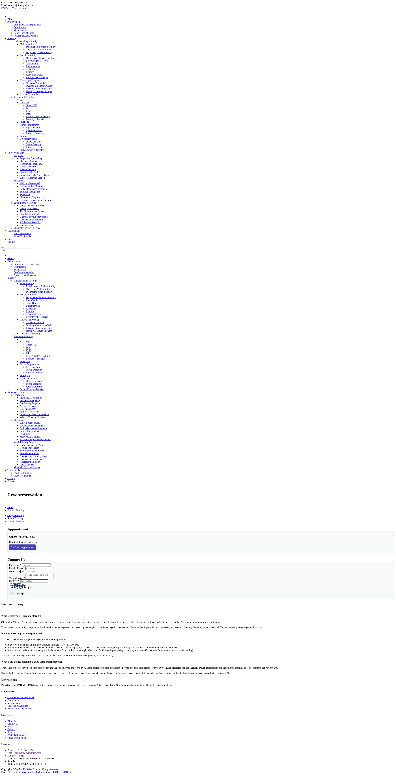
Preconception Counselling (39, 88)
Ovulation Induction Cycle (39, 86)
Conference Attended (24, 33)
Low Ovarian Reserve (37, 60)
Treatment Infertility (23, 97)
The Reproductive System (32, 211)
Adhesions (31, 69)
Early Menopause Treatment (33, 189)
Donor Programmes (29, 125)
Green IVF (31, 105)
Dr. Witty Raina (31, 769)
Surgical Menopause (30, 191)
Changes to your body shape (34, 216)
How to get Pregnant (30, 80)
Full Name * (15, 565)
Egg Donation (33, 127)
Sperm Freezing (33, 144)
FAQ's (10, 726)
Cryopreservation (28, 138)
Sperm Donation (34, 130)
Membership (20, 30)
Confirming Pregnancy (31, 164)
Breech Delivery (28, 169)
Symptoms (25, 194)
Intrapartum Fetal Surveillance (34, 175)
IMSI (28, 113)
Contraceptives (27, 225)
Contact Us (12, 723)
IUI (21, 99)
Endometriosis (33, 66)
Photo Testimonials (16, 735)
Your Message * (17, 578)
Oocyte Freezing (34, 141)
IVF (28, 108)
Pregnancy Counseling (31, 158)
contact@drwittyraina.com (28, 753)
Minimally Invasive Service (27, 228)
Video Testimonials (16, 737)
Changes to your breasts (31, 219)
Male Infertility (27, 44)
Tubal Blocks (32, 63)
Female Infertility (28, 55)
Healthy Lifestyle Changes (39, 91)
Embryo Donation (35, 133)
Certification (20, 27)
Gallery (11, 729)
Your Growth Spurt (29, 214)
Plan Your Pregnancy (30, 161)
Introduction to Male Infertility (41, 47)
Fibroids (30, 72)
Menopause (19, 180)
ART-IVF (24, 102)
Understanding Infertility (26, 41)
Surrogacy (25, 136)
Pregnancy (19, 155)
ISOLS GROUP (61, 772)
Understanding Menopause (33, 186)
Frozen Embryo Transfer (32, 150)
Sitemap (11, 732)
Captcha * (14, 581)
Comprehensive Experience (27, 24)
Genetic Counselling (30, 94)
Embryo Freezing (34, 147)
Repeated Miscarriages (37, 77)
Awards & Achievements (26, 35)
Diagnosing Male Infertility (39, 52)
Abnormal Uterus (34, 74)
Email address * (17, 568)
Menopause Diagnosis (30, 197)
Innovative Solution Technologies (32, 772)
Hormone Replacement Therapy (35, 200)
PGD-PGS (25, 122)
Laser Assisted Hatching (38, 116)
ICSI (28, 111)
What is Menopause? (30, 183)
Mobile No (14, 571)
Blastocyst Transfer (35, 119)
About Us (12, 721)
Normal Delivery (28, 166)
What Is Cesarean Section (32, 177)
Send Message (17, 593)
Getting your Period (29, 208)
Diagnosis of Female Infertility (41, 58)
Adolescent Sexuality (30, 222)
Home (10, 507)
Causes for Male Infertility (39, 49)
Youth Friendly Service (25, 203)
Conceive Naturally (35, 83)
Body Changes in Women (32, 205)
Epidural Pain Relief (30, 172)
